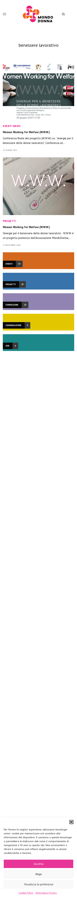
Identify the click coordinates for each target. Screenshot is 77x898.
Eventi (7, 126)
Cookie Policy (26, 892)
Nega (39, 874)
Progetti (9, 221)
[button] (71, 822)
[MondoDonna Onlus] (38, 14)
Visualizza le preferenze (38, 884)
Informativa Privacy (46, 892)
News (17, 126)
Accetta (38, 864)
